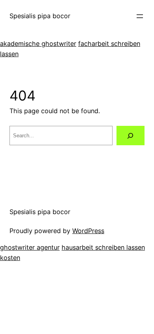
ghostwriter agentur (30, 247)
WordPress (88, 231)
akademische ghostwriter (38, 43)
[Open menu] (140, 16)
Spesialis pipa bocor (39, 16)
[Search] (130, 136)
